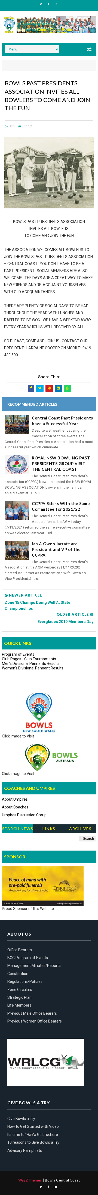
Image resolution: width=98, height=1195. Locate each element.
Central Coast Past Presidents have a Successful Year (62, 420)
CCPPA (27, 126)
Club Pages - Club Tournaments (29, 659)
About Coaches (15, 807)
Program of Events (18, 654)
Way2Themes (30, 1180)
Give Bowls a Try (21, 1118)
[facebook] (48, 4)
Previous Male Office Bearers (32, 1013)
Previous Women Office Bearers (34, 1021)
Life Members (19, 1005)
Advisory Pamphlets (24, 1150)
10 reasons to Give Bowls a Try (33, 1142)
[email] (56, 1187)
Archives (80, 828)
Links (49, 828)
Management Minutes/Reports (34, 965)
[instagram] (56, 4)
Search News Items (17, 829)
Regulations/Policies (24, 981)
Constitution (17, 973)
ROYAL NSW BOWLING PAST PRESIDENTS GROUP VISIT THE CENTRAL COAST (61, 463)
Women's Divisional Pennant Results (32, 668)
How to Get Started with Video (33, 1126)
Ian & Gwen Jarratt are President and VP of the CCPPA (56, 549)
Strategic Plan (19, 997)
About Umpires (15, 799)
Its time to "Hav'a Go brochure (32, 1134)
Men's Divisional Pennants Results (31, 663)
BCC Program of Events (27, 958)
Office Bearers (19, 950)
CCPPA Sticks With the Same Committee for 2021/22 (61, 506)
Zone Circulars (19, 989)
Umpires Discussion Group (24, 815)
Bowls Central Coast (62, 1180)
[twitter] (41, 4)
